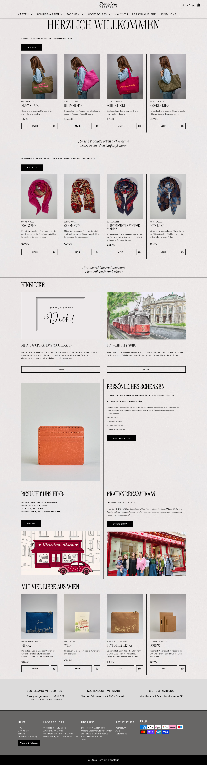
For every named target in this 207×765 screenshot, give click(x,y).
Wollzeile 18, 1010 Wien (54, 727)
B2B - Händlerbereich (91, 736)
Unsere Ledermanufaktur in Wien (96, 730)
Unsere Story (120, 524)
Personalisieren (145, 14)
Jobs (83, 739)
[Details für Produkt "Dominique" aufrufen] (60, 432)
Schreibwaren (47, 14)
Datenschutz (121, 733)
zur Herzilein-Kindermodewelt (95, 733)
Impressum (120, 727)
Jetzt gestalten (121, 438)
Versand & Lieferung (27, 736)
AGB (117, 730)
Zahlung (21, 733)
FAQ (20, 727)
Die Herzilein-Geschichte (93, 727)
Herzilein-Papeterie (108, 759)
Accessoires (97, 14)
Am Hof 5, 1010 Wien (53, 730)
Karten (23, 14)
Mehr (35, 126)
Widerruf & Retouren (29, 743)
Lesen (61, 369)
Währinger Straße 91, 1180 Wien (58, 733)
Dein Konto (23, 730)
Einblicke (168, 14)
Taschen (73, 14)
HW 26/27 (121, 14)
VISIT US (31, 523)
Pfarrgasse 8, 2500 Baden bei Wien (60, 736)
